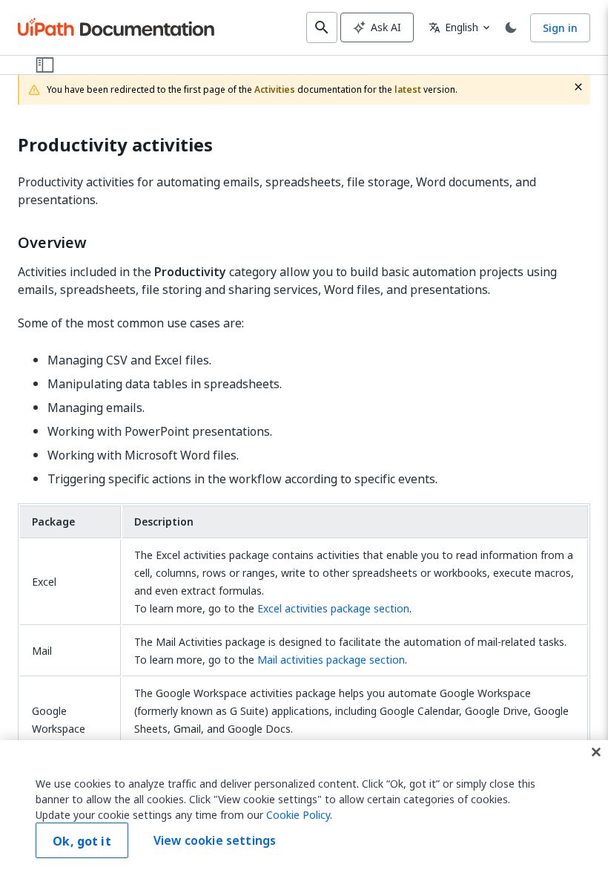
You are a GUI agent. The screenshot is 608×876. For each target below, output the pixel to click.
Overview (52, 242)
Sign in (560, 28)
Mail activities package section (331, 659)
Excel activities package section (333, 608)
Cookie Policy (298, 815)
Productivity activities (115, 145)
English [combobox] (453, 27)
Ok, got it (82, 841)
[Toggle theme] (510, 27)
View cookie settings (214, 840)
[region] (304, 808)
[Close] (596, 752)
